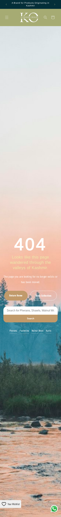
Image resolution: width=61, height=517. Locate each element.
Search (30, 318)
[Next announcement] (54, 4)
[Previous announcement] (6, 4)
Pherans (13, 330)
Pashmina (24, 330)
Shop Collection (43, 295)
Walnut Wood (37, 330)
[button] (7, 17)
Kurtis (49, 330)
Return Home (16, 295)
